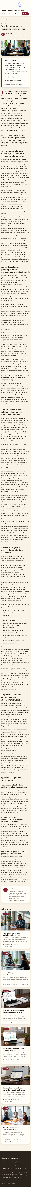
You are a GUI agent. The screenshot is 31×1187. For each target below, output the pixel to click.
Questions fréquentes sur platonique (14, 84)
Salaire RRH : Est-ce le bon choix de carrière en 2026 (12, 934)
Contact (25, 14)
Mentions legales (18, 1168)
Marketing (21, 10)
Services (4, 13)
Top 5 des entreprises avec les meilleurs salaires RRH (12, 1129)
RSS (25, 1168)
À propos (17, 13)
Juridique (10, 13)
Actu (15, 10)
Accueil (4, 10)
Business (10, 10)
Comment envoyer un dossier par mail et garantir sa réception (14, 1089)
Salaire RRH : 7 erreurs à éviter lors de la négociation (12, 974)
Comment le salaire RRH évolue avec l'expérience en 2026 (13, 1049)
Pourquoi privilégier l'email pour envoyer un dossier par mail (14, 1011)
